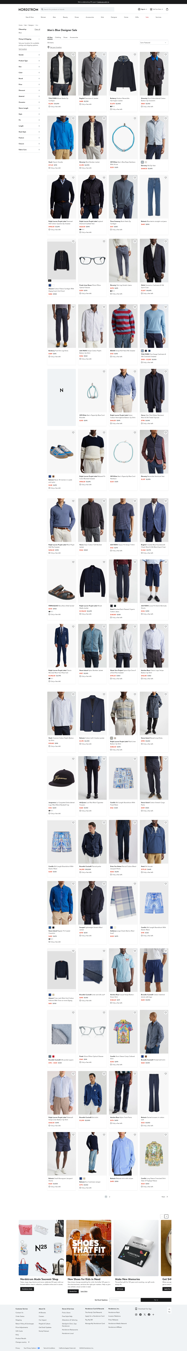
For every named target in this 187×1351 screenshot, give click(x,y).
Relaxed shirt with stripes (121, 1178)
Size (20, 66)
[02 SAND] (146, 162)
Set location (23, 49)
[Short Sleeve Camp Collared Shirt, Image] (123, 1031)
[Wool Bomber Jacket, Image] (92, 137)
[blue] (50, 476)
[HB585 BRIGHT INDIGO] (149, 351)
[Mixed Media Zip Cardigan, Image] (61, 73)
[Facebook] (149, 1314)
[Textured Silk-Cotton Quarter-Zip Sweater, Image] (61, 197)
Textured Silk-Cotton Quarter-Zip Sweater (61, 222)
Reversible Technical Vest (152, 476)
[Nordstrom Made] (41, 1248)
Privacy (18, 1348)
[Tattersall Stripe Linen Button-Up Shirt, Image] (61, 1093)
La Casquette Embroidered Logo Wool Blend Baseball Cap (62, 803)
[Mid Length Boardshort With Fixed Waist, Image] (123, 778)
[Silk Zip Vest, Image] (154, 137)
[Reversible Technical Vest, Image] (154, 451)
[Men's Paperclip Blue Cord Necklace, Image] (123, 451)
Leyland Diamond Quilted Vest (91, 222)
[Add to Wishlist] (73, 54)
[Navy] (81, 1178)
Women (43, 17)
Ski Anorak (147, 866)
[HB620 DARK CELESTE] (142, 351)
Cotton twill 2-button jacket (91, 738)
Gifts (137, 17)
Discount (22, 90)
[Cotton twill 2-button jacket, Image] (92, 713)
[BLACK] (53, 927)
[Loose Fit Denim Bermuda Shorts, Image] (154, 581)
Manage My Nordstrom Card (95, 1323)
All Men (50, 37)
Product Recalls (21, 1338)
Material (21, 96)
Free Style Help (67, 1316)
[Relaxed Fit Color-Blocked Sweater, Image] (92, 451)
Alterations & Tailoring (69, 1320)
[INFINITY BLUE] (111, 738)
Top (169, 1312)
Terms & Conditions (49, 1348)
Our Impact (42, 1320)
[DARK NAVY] (111, 606)
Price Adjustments (22, 1327)
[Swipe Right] (166, 1216)
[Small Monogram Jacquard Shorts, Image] (61, 1154)
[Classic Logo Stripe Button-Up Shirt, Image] (154, 645)
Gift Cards (120, 1289)
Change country (21, 1342)
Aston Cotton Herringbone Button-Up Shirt (122, 416)
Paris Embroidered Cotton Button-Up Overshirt (153, 99)
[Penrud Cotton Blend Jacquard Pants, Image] (123, 841)
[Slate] (50, 1056)
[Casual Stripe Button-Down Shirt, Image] (123, 970)
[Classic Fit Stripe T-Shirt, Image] (123, 520)
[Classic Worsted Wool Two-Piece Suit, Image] (61, 645)
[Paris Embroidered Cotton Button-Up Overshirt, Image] (154, 73)
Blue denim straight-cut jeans (154, 221)
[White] (53, 285)
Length (21, 126)
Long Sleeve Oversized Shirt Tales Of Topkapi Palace (153, 1179)
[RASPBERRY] (115, 738)
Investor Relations (114, 1316)
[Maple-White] (115, 927)
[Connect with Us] (153, 1314)
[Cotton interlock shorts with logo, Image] (154, 970)
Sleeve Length (23, 108)
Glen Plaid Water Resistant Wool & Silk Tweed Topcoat (152, 416)
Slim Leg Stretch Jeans (121, 285)
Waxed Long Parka (151, 738)
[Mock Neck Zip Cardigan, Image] (123, 197)
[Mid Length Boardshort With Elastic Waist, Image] (61, 841)
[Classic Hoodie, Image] (61, 137)
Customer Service (22, 1309)
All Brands (42, 1312)
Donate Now (73, 1291)
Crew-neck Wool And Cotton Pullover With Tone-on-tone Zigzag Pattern (61, 1000)
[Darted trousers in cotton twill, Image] (154, 1093)
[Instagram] (136, 1314)
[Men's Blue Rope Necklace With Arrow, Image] (123, 137)
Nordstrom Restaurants (70, 1330)
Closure (21, 144)
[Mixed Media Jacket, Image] (92, 581)
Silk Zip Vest (148, 165)
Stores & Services (68, 1309)
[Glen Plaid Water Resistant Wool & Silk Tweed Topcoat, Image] (154, 390)
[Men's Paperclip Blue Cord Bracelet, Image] (92, 390)
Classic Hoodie (56, 162)
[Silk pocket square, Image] (61, 1031)
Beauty (65, 17)
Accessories (90, 17)
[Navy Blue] (50, 285)
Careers (41, 1316)
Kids (102, 17)
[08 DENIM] (142, 162)
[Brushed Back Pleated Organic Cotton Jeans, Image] (123, 581)
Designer (114, 17)
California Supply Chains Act (67, 1348)
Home (126, 17)
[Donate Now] (88, 1248)
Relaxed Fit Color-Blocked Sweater (92, 477)
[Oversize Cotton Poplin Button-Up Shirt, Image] (61, 713)
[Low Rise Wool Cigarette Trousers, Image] (92, 778)
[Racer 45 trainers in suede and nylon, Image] (61, 451)
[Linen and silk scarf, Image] (92, 970)
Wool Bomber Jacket (89, 162)
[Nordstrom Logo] (28, 9)
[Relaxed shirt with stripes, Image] (123, 1154)
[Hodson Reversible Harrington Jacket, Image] (123, 73)
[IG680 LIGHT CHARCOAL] (146, 351)
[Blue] (50, 995)
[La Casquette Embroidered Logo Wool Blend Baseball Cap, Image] (61, 778)
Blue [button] (20, 33)
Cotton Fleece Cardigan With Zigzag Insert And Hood (61, 290)
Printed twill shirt (153, 1060)
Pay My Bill (89, 1320)
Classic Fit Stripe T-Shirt (122, 545)
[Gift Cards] (136, 1248)
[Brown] (146, 1056)
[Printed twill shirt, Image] (154, 1031)
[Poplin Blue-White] (111, 927)
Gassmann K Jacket (88, 98)
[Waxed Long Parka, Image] (154, 713)
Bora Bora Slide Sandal (61, 606)
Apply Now (167, 1289)
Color (20, 72)
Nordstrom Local (68, 1333)
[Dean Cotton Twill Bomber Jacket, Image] (92, 520)
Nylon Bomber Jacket (91, 670)
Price (20, 84)
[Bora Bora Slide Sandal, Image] (61, 581)
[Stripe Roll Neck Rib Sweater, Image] (123, 326)
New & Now (30, 17)
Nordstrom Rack (114, 1312)
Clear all (37, 29)
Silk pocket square (61, 1060)
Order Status (20, 1316)
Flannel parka (90, 866)
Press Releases (113, 1320)
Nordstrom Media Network (117, 1323)
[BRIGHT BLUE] (50, 927)
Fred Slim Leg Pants (58, 351)
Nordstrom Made (27, 1289)
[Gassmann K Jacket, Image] (92, 73)
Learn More (84, 1291)
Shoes (77, 17)
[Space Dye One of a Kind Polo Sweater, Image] (123, 645)
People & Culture (44, 1324)
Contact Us (19, 1312)
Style (20, 114)
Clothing (58, 37)
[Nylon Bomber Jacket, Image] (92, 645)
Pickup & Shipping (25, 39)
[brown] (53, 476)
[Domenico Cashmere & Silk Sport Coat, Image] (154, 260)
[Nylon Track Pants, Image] (123, 1093)
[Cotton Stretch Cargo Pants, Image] (154, 778)
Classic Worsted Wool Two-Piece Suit (60, 671)
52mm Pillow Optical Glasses (91, 1056)
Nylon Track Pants (121, 1117)
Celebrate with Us (103, 2)
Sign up (156, 1300)
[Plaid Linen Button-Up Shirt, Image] (123, 713)
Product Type (23, 61)
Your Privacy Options (30, 1348)
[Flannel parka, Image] (92, 841)
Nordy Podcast (44, 1331)
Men (54, 17)
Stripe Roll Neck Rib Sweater (122, 351)
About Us (42, 1309)
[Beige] (53, 995)
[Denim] (142, 1056)
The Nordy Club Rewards (93, 1312)
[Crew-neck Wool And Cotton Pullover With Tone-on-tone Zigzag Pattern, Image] (61, 970)
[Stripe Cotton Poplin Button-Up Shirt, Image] (92, 326)
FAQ (17, 1335)
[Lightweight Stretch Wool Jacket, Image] (92, 903)
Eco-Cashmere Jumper (90, 1182)
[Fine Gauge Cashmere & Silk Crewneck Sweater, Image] (154, 326)
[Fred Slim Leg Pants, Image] (61, 326)
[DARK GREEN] (115, 606)
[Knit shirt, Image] (92, 1093)
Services (158, 17)
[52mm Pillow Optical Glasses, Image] (92, 1031)
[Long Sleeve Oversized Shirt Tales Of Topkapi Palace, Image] (154, 1154)
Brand (21, 78)
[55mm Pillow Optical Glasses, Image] (92, 260)
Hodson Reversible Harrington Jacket (119, 99)
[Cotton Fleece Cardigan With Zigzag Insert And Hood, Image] (61, 260)
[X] (145, 1314)
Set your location (56, 47)
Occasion (22, 102)
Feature (21, 138)
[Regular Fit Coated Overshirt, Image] (61, 903)
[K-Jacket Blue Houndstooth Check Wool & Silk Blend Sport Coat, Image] (154, 520)
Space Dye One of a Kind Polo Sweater (123, 671)
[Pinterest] (140, 1314)
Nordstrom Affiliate (115, 1327)
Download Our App (144, 1309)
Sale (147, 17)
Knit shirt (88, 1117)
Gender (21, 55)
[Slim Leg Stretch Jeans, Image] (123, 260)
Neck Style (22, 132)
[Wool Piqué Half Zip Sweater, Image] (61, 520)
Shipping (19, 1320)
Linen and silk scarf (92, 994)
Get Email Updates (45, 1327)
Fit (20, 120)
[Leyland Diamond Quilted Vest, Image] (92, 197)
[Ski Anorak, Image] (154, 841)
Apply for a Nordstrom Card (94, 1316)
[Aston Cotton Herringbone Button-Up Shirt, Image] (123, 390)
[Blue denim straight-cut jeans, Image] (154, 197)
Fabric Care (22, 149)
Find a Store (66, 1312)
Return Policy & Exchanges (25, 1324)
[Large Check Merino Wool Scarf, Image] (123, 903)
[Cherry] (53, 1056)
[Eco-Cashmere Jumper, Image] (92, 1154)
